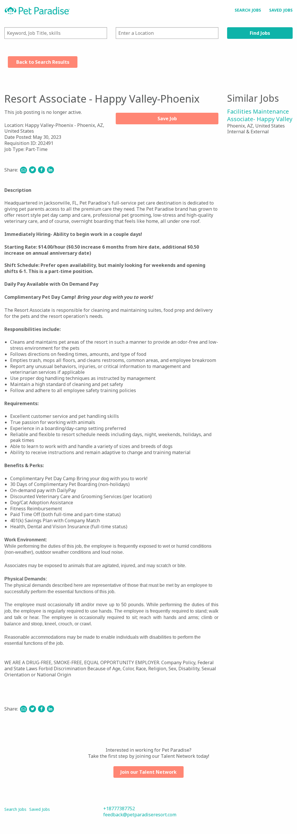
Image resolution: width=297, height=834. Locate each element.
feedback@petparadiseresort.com (139, 814)
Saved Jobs (281, 10)
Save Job (167, 118)
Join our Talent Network (148, 772)
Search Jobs (248, 10)
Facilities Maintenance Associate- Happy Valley (259, 115)
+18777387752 (119, 808)
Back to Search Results (42, 62)
